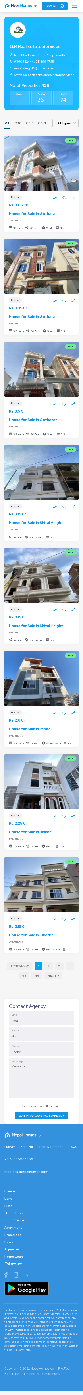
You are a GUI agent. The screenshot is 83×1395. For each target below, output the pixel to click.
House (9, 1191)
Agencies (12, 1249)
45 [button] (24, 975)
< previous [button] (19, 966)
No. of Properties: (29, 85)
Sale (41, 94)
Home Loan (13, 1257)
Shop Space (14, 1220)
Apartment (13, 1227)
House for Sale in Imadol (30, 729)
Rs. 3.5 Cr (17, 411)
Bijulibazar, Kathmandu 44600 (53, 1147)
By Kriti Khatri (16, 220)
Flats (8, 1206)
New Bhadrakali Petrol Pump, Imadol (39, 55)
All (7, 122)
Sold (63, 94)
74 (63, 99)
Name (15, 1030)
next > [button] (53, 975)
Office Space (15, 1213)
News (8, 1242)
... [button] (70, 966)
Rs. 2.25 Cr (18, 823)
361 (41, 99)
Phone (16, 1046)
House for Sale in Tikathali (32, 935)
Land (8, 1198)
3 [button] (59, 966)
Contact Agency (27, 1006)
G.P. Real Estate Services (35, 46)
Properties (13, 1235)
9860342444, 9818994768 (34, 62)
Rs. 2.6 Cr (17, 720)
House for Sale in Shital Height (36, 522)
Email (15, 1015)
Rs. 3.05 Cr (18, 205)
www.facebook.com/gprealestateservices (44, 75)
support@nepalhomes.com (26, 1172)
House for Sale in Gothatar (33, 213)
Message (18, 1061)
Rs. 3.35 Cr (18, 308)
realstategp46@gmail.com (33, 68)
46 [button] (37, 975)
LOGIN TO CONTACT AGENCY (41, 1115)
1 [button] (38, 966)
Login (51, 6)
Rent (20, 94)
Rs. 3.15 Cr (17, 514)
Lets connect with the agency (41, 1106)
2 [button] (49, 966)
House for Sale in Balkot (30, 832)
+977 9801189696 (18, 1159)
